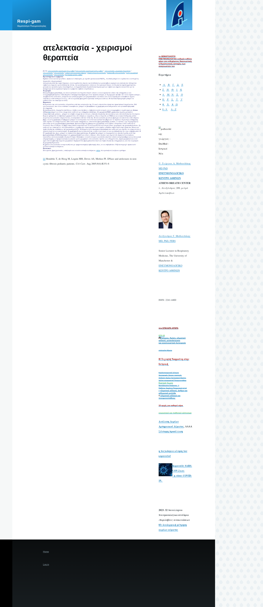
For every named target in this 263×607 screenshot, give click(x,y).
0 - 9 (165, 109)
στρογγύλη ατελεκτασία (96, 73)
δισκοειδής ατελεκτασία (116, 73)
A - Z (173, 109)
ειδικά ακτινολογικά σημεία (75, 73)
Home (46, 552)
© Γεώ (162, 163)
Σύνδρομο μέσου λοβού (73, 75)
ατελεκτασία (48, 73)
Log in (46, 564)
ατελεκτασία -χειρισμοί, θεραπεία (117, 71)
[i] (49, 112)
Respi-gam (29, 21)
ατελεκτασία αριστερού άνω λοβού (61, 71)
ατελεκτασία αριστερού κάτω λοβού (89, 71)
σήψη (98, 150)
